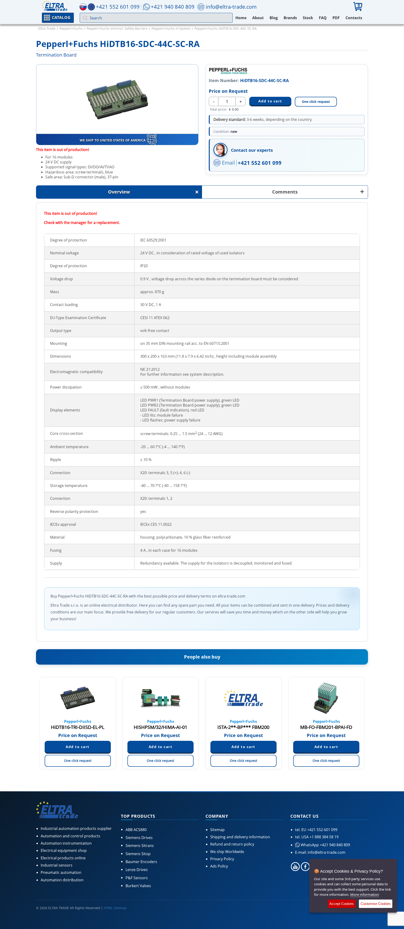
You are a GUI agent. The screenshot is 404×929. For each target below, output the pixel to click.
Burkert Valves (138, 885)
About (258, 17)
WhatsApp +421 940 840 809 (325, 844)
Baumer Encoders (141, 861)
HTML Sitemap (115, 908)
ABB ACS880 (136, 829)
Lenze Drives (137, 869)
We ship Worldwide (227, 851)
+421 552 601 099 (259, 162)
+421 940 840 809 (173, 6)
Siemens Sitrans (140, 845)
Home (240, 17)
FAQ (323, 17)
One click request (316, 101)
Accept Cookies (341, 904)
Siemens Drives (139, 837)
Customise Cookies (376, 904)
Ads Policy (219, 866)
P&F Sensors (137, 877)
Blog (274, 17)
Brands (290, 17)
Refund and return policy (232, 844)
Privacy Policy (222, 858)
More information (364, 894)
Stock (308, 17)
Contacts (354, 17)
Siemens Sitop (138, 853)
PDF (336, 17)
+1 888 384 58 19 (324, 836)
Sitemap (217, 829)
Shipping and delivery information (240, 836)
